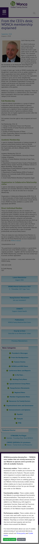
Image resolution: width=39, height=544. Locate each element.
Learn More (21, 539)
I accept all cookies (9, 539)
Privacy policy (21, 533)
